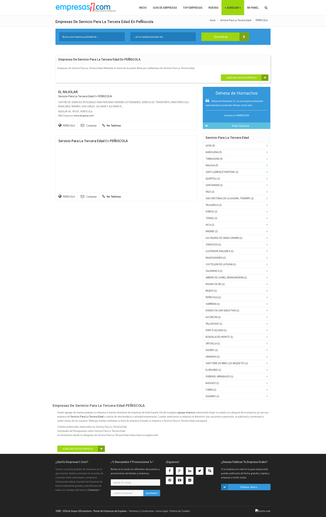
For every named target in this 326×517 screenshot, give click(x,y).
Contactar (91, 125)
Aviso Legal (162, 511)
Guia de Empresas (165, 7)
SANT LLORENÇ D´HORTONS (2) (222, 172)
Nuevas (213, 7)
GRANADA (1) (213, 356)
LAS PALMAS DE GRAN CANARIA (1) (224, 238)
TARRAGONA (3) (214, 158)
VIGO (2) (210, 191)
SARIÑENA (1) (213, 304)
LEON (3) (210, 145)
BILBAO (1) (211, 290)
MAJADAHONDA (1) (216, 257)
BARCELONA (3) (214, 152)
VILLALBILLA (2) (213, 205)
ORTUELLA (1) (213, 343)
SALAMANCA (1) (214, 271)
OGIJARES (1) (212, 396)
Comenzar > (94, 490)
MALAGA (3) (212, 165)
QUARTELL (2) (213, 178)
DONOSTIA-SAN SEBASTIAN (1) (222, 310)
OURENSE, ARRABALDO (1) (219, 376)
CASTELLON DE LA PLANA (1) (221, 264)
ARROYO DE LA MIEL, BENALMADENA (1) (226, 277)
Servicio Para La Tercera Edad (76, 96)
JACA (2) (210, 224)
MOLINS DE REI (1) (215, 284)
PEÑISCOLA (105, 96)
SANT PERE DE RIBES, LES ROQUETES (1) (227, 363)
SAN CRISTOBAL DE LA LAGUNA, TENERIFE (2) (230, 198)
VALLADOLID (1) (214, 323)
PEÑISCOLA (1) (213, 297)
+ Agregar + (233, 7)
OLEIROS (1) (212, 350)
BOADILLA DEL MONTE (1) (219, 337)
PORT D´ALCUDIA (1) (216, 330)
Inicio (143, 7)
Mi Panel (253, 7)
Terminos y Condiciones (141, 511)
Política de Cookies (180, 511)
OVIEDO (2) (211, 211)
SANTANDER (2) (214, 185)
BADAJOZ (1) (212, 383)
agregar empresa (186, 412)
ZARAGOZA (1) (213, 244)
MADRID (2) (212, 231)
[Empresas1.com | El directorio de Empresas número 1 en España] (86, 7)
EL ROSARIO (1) (213, 369)
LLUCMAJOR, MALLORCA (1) (220, 251)
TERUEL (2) (211, 218)
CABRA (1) (211, 389)
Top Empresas (192, 7)
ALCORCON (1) (213, 317)
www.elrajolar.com (84, 115)
